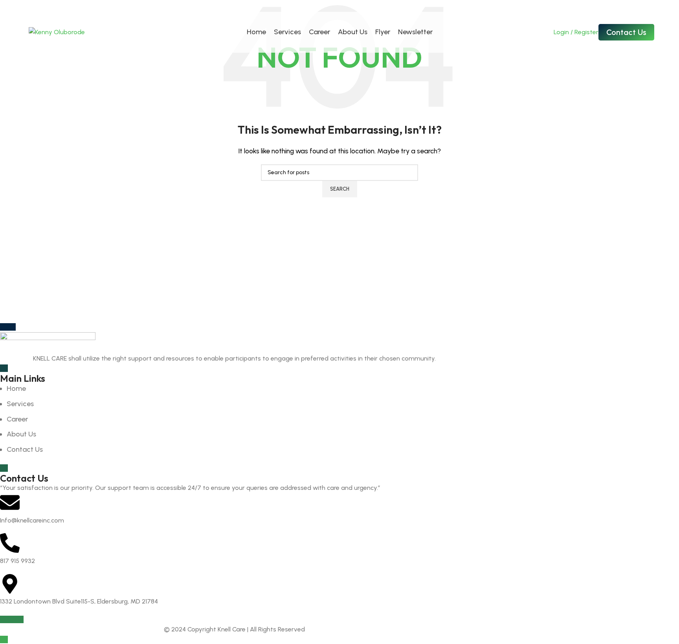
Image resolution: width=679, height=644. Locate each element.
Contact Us (626, 32)
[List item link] (234, 419)
